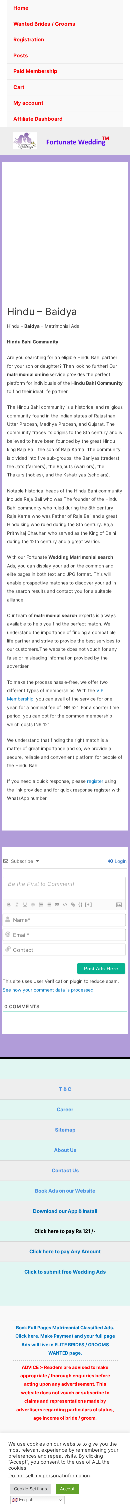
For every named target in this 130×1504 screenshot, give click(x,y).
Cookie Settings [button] (30, 1488)
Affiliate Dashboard (38, 119)
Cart (18, 87)
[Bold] (9, 905)
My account (28, 103)
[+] (88, 904)
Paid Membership (35, 71)
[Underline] (25, 905)
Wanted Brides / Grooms (44, 24)
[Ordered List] (41, 905)
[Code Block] (65, 905)
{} (80, 904)
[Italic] (17, 905)
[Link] (73, 905)
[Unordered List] (49, 905)
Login (120, 861)
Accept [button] (67, 1488)
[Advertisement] (65, 237)
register (95, 781)
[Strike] (33, 905)
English (25, 1499)
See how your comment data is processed (48, 990)
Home (20, 8)
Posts (20, 55)
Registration (28, 39)
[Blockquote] (57, 905)
